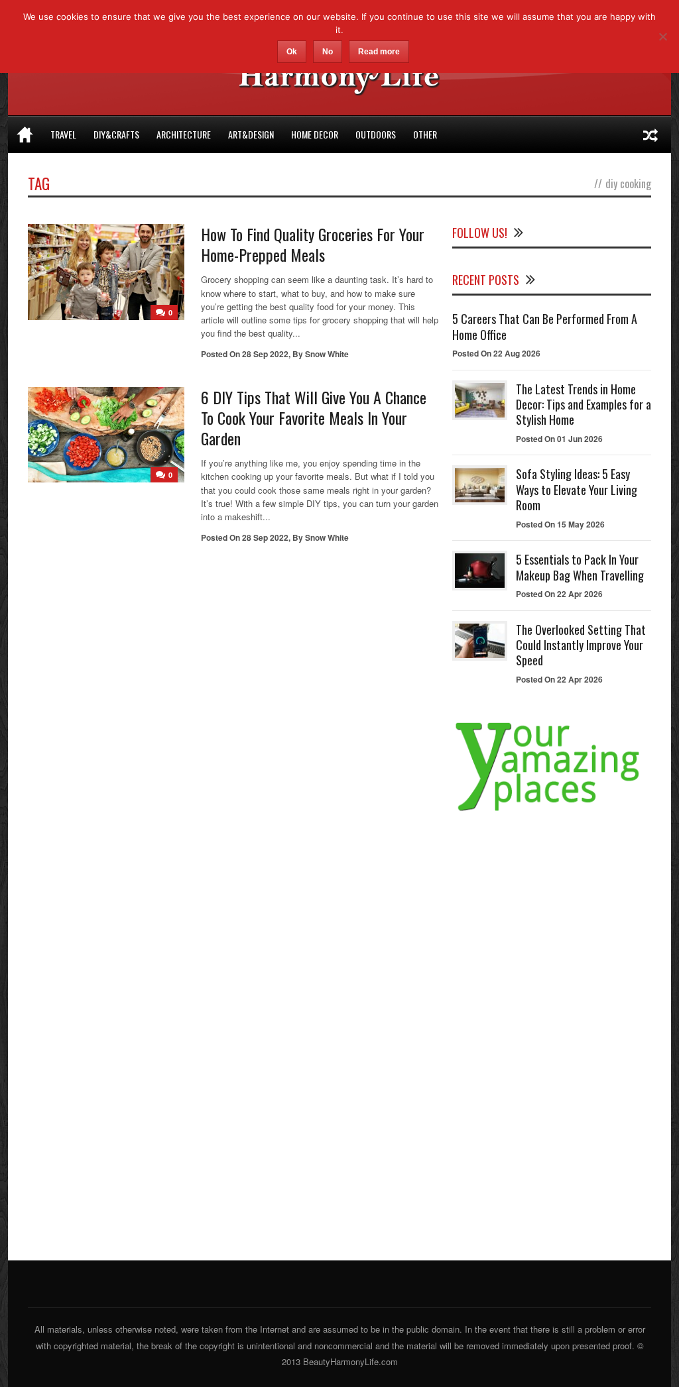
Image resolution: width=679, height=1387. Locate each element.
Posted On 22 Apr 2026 (559, 594)
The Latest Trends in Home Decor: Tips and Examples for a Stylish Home (583, 404)
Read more (379, 51)
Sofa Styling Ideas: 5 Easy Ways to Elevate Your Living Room (576, 489)
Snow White (327, 354)
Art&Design (251, 134)
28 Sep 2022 (265, 354)
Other (425, 134)
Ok (291, 51)
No (327, 51)
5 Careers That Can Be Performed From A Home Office (544, 326)
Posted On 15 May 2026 (560, 524)
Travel (63, 134)
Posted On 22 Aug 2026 (496, 353)
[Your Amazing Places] (551, 810)
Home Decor (314, 134)
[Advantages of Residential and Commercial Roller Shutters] (650, 134)
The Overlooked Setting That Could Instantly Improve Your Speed (581, 645)
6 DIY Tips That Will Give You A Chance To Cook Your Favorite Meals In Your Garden (313, 417)
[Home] (25, 134)
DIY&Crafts (116, 134)
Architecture (183, 134)
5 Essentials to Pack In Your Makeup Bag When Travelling (580, 567)
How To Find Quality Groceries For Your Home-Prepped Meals (312, 244)
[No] (662, 36)
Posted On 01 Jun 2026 (559, 439)
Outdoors (375, 134)
